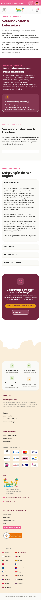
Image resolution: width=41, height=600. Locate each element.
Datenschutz (7, 515)
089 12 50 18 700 (10, 501)
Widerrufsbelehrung (9, 520)
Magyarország (21, 572)
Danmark (7, 564)
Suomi (19, 564)
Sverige (7, 568)
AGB (4, 523)
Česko (6, 572)
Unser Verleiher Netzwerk (10, 419)
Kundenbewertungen (9, 422)
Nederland (20, 568)
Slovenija (20, 583)
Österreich (8, 556)
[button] (4, 10)
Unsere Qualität (7, 416)
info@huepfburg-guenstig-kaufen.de (17, 497)
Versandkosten (7, 441)
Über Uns (5, 413)
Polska (7, 583)
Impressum (6, 517)
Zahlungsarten (7, 438)
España (19, 560)
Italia (6, 560)
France (19, 556)
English (7, 552)
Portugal (20, 575)
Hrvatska (20, 579)
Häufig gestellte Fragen (10, 435)
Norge (6, 575)
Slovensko (8, 587)
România (7, 579)
